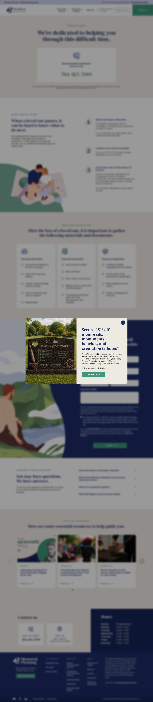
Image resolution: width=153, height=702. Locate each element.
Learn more (92, 374)
